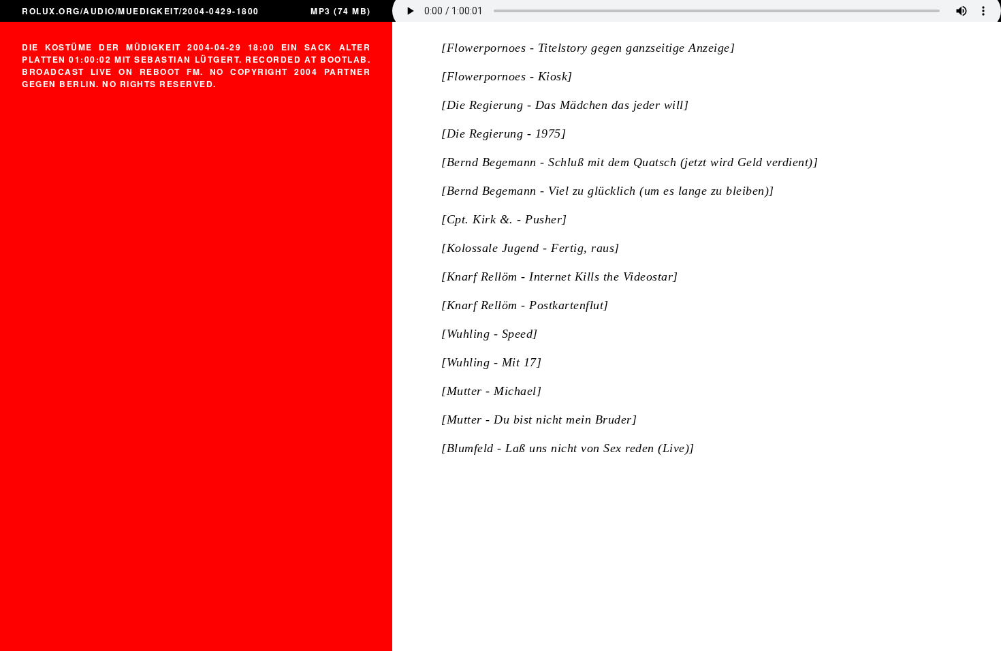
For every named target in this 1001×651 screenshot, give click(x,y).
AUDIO (99, 11)
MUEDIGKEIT (148, 11)
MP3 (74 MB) (341, 11)
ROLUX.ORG (51, 11)
